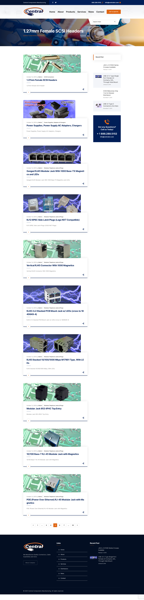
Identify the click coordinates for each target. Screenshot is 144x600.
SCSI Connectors (49, 77)
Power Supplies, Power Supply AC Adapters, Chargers (54, 125)
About (61, 12)
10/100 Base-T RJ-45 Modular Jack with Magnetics (53, 454)
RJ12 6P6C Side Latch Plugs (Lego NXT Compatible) (53, 220)
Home (52, 12)
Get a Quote (113, 11)
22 (73, 525)
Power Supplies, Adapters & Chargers (55, 122)
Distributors (64, 569)
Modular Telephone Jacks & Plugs (53, 168)
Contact (100, 12)
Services (81, 12)
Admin (40, 77)
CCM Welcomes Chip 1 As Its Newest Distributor (110, 93)
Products (70, 12)
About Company (30, 562)
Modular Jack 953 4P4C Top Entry (44, 408)
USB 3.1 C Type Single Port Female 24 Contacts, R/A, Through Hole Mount (107, 559)
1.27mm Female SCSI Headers (42, 80)
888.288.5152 (96, 2)
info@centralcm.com (112, 2)
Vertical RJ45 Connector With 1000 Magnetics (50, 265)
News (91, 12)
